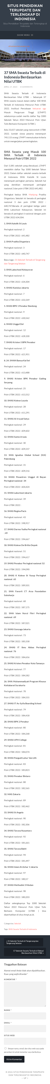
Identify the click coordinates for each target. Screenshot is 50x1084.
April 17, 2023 (10, 87)
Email (8, 1023)
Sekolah (17, 923)
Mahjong (33, 194)
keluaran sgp (39, 108)
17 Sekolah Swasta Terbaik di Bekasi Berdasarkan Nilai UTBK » (28, 952)
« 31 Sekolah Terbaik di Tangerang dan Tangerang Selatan (22, 942)
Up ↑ (26, 1078)
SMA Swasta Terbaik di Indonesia (23, 929)
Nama (8, 1010)
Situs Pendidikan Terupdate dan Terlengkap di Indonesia (25, 12)
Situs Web (9, 1035)
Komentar (10, 979)
